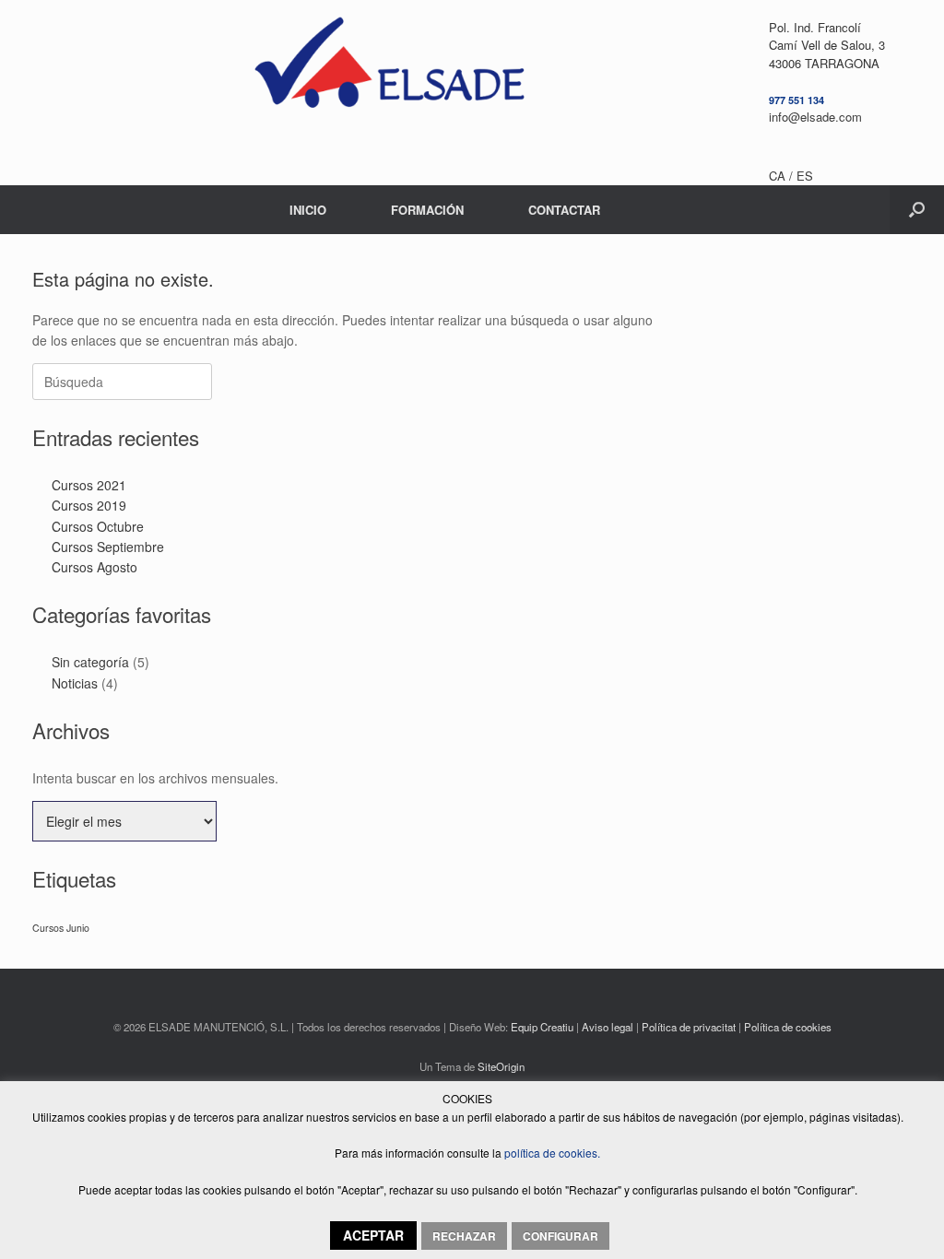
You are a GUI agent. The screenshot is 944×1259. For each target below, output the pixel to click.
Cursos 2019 (89, 505)
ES (804, 175)
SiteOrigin (501, 1066)
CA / (782, 175)
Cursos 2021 (89, 485)
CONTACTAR (564, 209)
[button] (917, 209)
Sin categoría (90, 662)
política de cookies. (551, 1152)
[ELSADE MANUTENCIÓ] (389, 69)
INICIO (307, 209)
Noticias (75, 683)
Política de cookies (788, 1026)
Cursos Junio (60, 928)
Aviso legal (607, 1026)
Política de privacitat (689, 1026)
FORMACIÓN (427, 209)
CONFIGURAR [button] (560, 1236)
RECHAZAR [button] (464, 1236)
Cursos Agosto (94, 567)
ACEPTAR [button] (373, 1235)
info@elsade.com (815, 116)
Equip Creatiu (542, 1026)
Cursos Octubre (98, 526)
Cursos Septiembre (108, 546)
